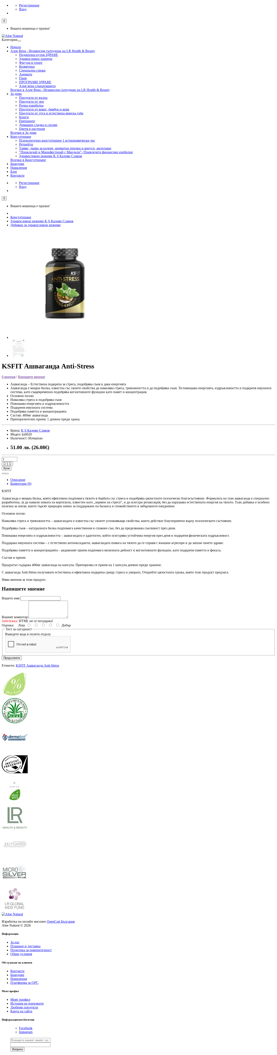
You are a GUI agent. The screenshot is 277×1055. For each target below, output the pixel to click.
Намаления (18, 168)
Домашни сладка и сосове (38, 125)
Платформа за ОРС (24, 983)
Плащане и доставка (25, 946)
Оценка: (8, 625)
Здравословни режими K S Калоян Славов (50, 156)
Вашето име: (11, 598)
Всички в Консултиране (28, 160)
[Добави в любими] (3, 473)
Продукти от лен (31, 101)
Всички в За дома (23, 132)
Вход (22, 9)
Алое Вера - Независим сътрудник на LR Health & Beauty (52, 51)
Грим (23, 78)
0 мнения (8, 377)
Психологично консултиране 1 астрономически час (57, 140)
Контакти (17, 175)
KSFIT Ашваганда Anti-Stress (37, 665)
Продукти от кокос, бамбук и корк (44, 109)
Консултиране (20, 136)
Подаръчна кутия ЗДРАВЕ (38, 55)
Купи (6, 468)
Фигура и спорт (30, 62)
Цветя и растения (32, 129)
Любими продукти (24, 1007)
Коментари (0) (20, 483)
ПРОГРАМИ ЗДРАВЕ (35, 82)
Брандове (17, 164)
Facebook (25, 1028)
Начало (15, 47)
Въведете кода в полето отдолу (28, 634)
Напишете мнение (31, 377)
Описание (17, 480)
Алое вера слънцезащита (37, 86)
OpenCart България (61, 921)
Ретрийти (26, 144)
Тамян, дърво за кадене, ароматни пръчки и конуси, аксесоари (65, 148)
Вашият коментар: (15, 617)
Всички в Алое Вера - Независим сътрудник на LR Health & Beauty (60, 90)
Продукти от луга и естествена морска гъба (51, 113)
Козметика (27, 66)
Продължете (11, 658)
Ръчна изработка (31, 105)
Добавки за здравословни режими (35, 225)
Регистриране (29, 5)
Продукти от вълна (33, 97)
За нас (14, 942)
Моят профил (20, 999)
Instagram (25, 1032)
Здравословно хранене (35, 59)
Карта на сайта (21, 1011)
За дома (16, 94)
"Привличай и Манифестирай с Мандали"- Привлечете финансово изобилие (76, 152)
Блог (13, 171)
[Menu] (19, 41)
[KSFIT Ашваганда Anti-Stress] (64, 337)
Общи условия (21, 954)
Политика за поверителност (31, 950)
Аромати (25, 74)
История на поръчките (27, 1003)
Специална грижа (32, 70)
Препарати (27, 121)
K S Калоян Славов (35, 430)
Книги (24, 117)
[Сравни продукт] (7, 473)
